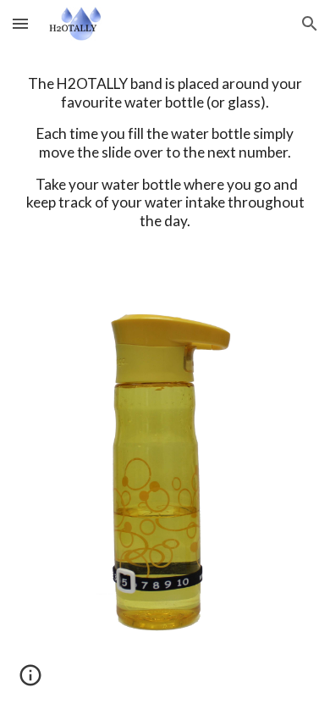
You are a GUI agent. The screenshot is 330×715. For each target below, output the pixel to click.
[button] (20, 23)
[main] (165, 168)
